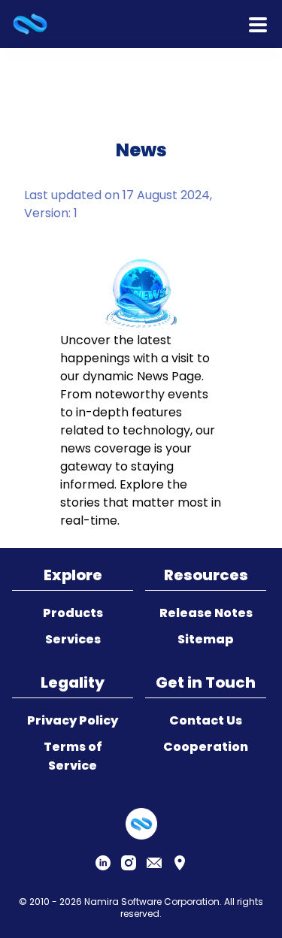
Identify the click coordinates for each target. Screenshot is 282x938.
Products (73, 613)
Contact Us (205, 720)
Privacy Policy (72, 720)
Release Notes (206, 613)
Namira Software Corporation (152, 901)
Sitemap (205, 639)
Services (73, 639)
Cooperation (205, 746)
